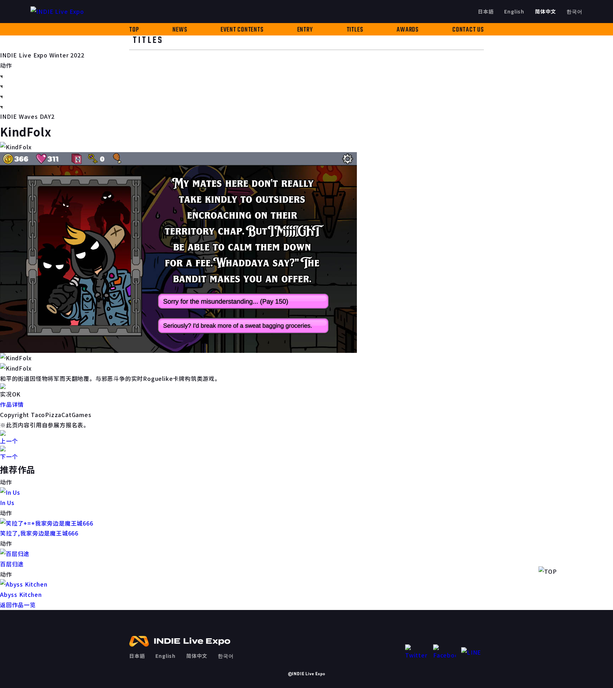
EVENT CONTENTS (242, 30)
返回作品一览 (18, 604)
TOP (134, 30)
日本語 (485, 11)
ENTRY (305, 30)
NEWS (179, 30)
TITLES (355, 30)
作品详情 (12, 404)
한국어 (574, 11)
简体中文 (545, 11)
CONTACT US (468, 30)
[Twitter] (416, 652)
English (514, 11)
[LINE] (472, 652)
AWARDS (408, 30)
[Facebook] (444, 652)
